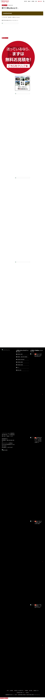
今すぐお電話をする (4, 698)
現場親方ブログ (4, 5)
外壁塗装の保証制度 (20, 359)
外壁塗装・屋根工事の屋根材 (22, 356)
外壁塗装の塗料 (19, 354)
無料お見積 (19, 370)
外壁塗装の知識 (20, 364)
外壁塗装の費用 (20, 362)
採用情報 (26, 690)
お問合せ (27, 692)
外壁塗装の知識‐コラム (20, 692)
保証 (36, 1)
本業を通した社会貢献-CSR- (19, 690)
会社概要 (11, 690)
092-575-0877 (10, 447)
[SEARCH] (43, 1)
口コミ (18, 367)
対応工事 (25, 1)
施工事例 (33, 1)
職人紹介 (29, 1)
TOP (8, 690)
